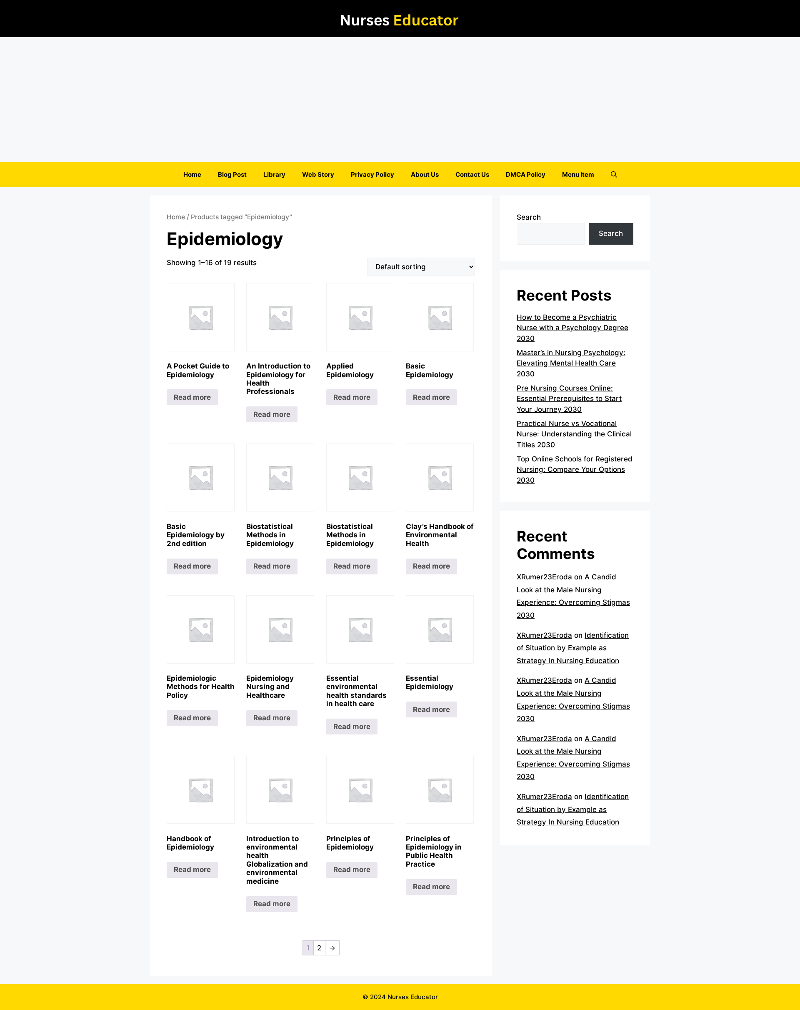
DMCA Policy (525, 174)
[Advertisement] (400, 99)
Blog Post (232, 174)
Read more (192, 397)
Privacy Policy (372, 174)
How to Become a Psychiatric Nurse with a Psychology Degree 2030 (572, 328)
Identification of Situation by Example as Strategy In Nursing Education (573, 648)
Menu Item (578, 174)
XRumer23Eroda (544, 577)
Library (274, 174)
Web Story (318, 174)
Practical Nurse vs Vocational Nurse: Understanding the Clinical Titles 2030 (574, 434)
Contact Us (472, 174)
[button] (613, 174)
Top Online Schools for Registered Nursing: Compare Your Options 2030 (574, 469)
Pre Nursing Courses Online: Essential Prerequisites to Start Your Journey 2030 (569, 399)
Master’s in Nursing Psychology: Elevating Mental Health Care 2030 (571, 363)
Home (192, 174)
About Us (425, 174)
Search (529, 217)
